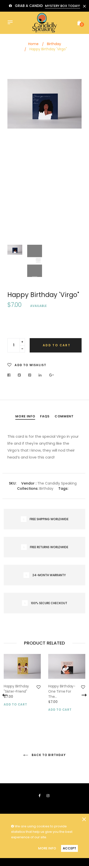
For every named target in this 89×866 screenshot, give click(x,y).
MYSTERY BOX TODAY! (62, 5)
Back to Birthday (48, 755)
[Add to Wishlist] (39, 687)
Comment (64, 416)
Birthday (46, 488)
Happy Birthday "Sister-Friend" (16, 689)
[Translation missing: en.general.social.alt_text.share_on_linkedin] (40, 375)
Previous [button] (15, 159)
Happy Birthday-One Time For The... (61, 691)
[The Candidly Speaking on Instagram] (47, 795)
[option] (44, 104)
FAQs (45, 416)
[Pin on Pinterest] (30, 375)
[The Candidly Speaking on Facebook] (40, 795)
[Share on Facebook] (10, 375)
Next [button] (74, 159)
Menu (11, 22)
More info (25, 416)
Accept (69, 848)
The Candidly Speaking (57, 483)
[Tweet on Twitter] (19, 375)
